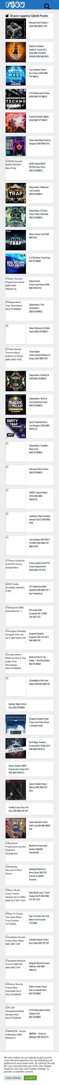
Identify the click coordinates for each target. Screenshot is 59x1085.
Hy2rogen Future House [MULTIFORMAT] (38, 470)
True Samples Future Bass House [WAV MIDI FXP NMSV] (38, 73)
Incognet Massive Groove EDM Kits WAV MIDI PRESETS (39, 966)
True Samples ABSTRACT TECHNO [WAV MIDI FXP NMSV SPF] (39, 543)
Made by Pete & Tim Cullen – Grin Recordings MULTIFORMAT (39, 660)
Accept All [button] (30, 1078)
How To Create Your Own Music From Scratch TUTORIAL (39, 919)
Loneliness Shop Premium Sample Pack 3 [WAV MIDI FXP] (39, 519)
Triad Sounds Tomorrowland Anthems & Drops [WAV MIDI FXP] (39, 355)
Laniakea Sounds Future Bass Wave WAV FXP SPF (39, 941)
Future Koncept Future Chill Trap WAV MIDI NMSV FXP (39, 825)
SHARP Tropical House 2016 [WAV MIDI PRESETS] (38, 496)
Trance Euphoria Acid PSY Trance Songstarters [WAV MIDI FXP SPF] (39, 566)
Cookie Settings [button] (13, 1078)
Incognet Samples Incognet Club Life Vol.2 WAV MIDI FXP (39, 637)
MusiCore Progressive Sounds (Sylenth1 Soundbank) (38, 849)
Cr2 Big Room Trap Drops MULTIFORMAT (39, 259)
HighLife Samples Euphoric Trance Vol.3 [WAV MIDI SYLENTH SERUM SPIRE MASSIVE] (38, 51)
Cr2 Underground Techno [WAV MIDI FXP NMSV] (39, 94)
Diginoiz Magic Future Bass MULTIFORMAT (17, 705)
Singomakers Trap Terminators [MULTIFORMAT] (36, 308)
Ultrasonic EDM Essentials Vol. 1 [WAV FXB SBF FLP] (38, 613)
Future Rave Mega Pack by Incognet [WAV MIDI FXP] (39, 141)
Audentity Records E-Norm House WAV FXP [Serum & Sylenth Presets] (38, 874)
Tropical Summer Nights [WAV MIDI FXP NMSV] (39, 118)
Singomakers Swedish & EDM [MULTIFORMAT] (39, 376)
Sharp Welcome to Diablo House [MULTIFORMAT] (39, 329)
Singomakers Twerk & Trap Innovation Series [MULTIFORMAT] (38, 402)
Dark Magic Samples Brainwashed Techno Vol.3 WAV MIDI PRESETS (39, 745)
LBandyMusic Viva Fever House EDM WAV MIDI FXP (39, 682)
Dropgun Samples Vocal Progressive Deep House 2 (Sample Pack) (39, 722)
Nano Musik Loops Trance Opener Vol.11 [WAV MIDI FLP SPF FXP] (39, 896)
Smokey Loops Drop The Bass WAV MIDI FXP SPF (18, 809)
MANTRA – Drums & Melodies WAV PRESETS (38, 1035)
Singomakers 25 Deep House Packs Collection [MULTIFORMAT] (38, 214)
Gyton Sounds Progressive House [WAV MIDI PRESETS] (39, 284)
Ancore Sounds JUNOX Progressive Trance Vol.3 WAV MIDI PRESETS (19, 769)
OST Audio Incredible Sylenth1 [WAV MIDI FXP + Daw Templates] (39, 590)
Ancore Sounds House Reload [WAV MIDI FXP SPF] (38, 787)
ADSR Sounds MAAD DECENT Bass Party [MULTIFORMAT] (37, 167)
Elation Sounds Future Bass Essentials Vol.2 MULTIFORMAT (38, 990)
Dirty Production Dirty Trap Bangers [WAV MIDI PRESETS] (39, 425)
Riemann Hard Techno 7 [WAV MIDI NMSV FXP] (38, 24)
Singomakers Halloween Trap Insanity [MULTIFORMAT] (38, 190)
